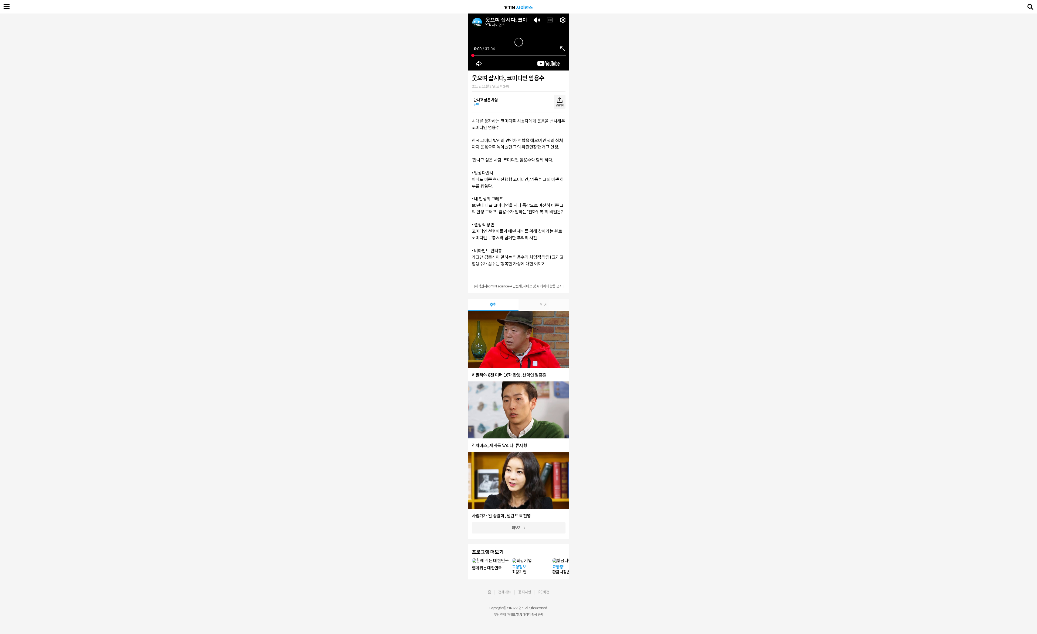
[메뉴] (7, 7)
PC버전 (543, 592)
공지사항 (524, 592)
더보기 (517, 527)
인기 (543, 304)
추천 (493, 304)
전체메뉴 (504, 592)
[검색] (1030, 7)
